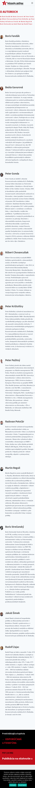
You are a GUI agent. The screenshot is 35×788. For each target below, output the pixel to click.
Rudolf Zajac (28, 24)
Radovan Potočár (13, 21)
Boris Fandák (6, 17)
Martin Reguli (25, 21)
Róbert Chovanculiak (9, 19)
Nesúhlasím (22, 785)
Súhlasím (13, 785)
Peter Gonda (29, 17)
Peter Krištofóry (23, 19)
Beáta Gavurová (18, 17)
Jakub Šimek (17, 24)
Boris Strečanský (14, 526)
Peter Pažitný (12, 360)
